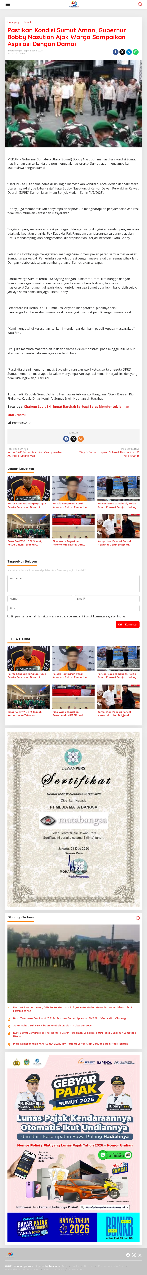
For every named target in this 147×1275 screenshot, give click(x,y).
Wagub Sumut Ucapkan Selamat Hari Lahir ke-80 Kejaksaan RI (109, 452)
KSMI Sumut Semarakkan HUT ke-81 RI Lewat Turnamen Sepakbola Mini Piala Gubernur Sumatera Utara (74, 1034)
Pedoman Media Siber (111, 1266)
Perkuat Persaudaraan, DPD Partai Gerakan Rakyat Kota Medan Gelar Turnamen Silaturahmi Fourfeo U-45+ (72, 1009)
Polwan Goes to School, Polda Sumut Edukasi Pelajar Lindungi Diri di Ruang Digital (117, 505)
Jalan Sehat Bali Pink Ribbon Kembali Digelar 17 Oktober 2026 (52, 1025)
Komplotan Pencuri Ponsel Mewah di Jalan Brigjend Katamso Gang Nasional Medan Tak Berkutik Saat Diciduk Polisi (117, 543)
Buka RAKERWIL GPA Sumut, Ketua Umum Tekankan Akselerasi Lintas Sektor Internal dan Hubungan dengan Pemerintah (28, 543)
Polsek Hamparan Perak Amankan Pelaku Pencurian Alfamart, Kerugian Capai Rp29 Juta (72, 505)
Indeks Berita (76, 1269)
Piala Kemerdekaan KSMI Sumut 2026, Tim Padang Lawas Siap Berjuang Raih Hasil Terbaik (70, 1043)
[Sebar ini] (115, 52)
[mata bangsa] (74, 4)
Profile (76, 1266)
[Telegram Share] (129, 52)
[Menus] (8, 4)
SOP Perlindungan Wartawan (22, 1269)
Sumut (10, 53)
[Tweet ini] (122, 52)
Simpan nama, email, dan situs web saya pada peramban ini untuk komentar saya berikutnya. (68, 616)
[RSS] (81, 439)
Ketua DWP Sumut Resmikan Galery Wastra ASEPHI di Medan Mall (34, 452)
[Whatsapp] (136, 52)
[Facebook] (66, 439)
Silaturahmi (16, 415)
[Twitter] (73, 439)
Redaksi (89, 1266)
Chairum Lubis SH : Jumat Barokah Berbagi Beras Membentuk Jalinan (76, 406)
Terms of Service (54, 1269)
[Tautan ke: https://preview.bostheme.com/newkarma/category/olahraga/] (138, 918)
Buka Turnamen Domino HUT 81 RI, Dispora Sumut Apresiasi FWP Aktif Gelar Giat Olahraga (70, 1018)
